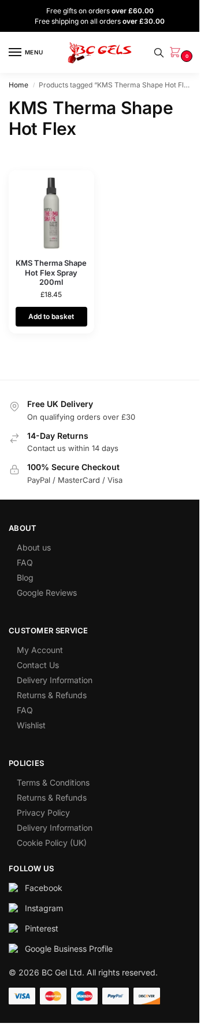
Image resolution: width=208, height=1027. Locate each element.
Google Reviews (47, 592)
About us (34, 547)
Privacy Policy (43, 812)
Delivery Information (54, 680)
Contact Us (38, 665)
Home (18, 84)
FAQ (25, 562)
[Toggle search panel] (159, 52)
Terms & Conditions (53, 782)
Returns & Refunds (52, 695)
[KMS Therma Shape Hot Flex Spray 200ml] (51, 213)
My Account (40, 650)
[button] (177, 53)
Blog (25, 577)
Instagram (44, 908)
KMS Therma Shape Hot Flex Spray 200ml (51, 272)
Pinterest (41, 928)
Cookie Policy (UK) (52, 843)
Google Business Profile (69, 948)
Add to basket (51, 316)
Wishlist (31, 725)
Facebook (43, 888)
